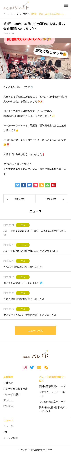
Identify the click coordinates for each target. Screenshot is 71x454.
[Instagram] (25, 367)
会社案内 (8, 377)
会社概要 (8, 382)
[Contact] (39, 367)
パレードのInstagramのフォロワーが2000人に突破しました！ (34, 232)
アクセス (8, 400)
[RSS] (46, 367)
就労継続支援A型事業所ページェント (53, 409)
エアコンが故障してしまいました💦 (23, 282)
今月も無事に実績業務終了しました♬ (23, 298)
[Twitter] (32, 367)
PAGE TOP (66, 436)
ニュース (23, 245)
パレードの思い (11, 394)
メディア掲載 (10, 437)
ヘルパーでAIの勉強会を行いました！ (23, 266)
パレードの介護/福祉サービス (52, 379)
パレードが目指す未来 (15, 388)
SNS (23, 225)
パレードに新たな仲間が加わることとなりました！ (31, 250)
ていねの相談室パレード (52, 401)
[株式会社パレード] (16, 5)
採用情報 (8, 406)
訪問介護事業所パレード (52, 386)
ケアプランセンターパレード (52, 394)
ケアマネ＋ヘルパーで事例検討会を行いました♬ (30, 314)
